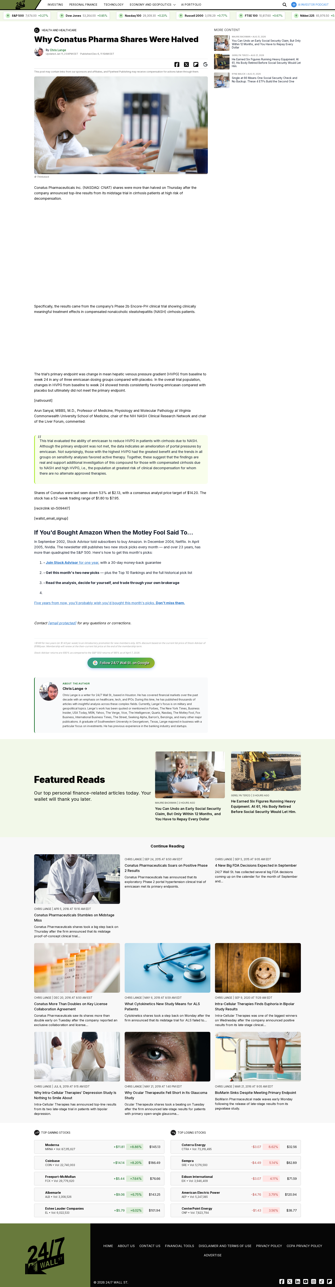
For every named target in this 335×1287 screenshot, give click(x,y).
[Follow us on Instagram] (313, 1281)
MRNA (49, 1149)
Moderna (52, 1145)
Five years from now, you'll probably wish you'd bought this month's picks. (109, 603)
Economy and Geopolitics (151, 4)
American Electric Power (201, 1193)
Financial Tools (179, 1246)
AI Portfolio (191, 4)
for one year (72, 563)
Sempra (188, 1161)
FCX (48, 1180)
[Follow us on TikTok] (321, 1281)
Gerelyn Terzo (240, 795)
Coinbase (52, 1161)
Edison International (197, 1177)
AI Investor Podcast (313, 4)
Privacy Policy (269, 1246)
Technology (114, 4)
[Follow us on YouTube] (305, 1281)
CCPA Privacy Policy (304, 1246)
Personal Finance (83, 4)
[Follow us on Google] (205, 64)
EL (46, 1212)
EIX (184, 1180)
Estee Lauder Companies (64, 1208)
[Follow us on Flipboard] (195, 64)
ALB (47, 1196)
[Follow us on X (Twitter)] (289, 1281)
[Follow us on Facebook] (281, 1281)
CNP (184, 1212)
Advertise (213, 1255)
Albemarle (53, 1193)
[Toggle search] (284, 4)
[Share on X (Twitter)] (186, 64)
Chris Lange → (75, 689)
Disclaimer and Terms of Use (225, 1246)
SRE (184, 1165)
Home (108, 1246)
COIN (48, 1165)
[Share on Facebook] (176, 64)
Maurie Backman (165, 802)
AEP (184, 1196)
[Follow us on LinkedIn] (297, 1281)
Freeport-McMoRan (60, 1177)
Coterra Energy (194, 1145)
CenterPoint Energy (197, 1208)
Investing (55, 4)
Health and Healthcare (59, 30)
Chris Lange (58, 50)
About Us (126, 1246)
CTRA (185, 1149)
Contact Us (149, 1246)
